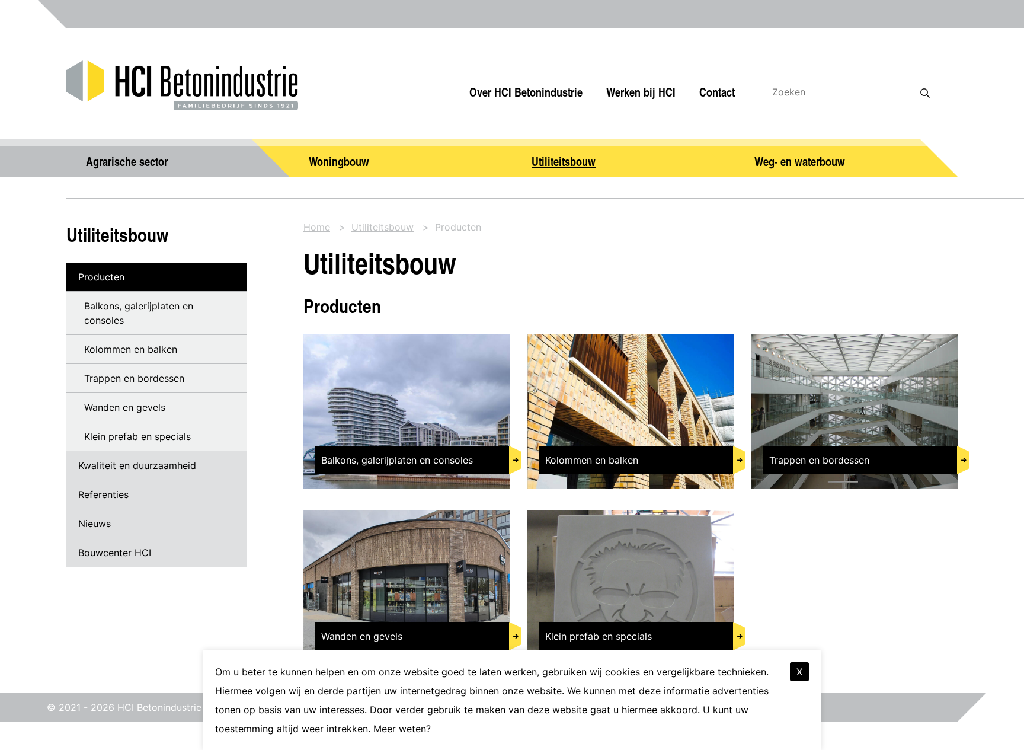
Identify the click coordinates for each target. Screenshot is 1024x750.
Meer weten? (402, 729)
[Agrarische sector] (177, 158)
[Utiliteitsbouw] (623, 158)
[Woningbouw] (400, 158)
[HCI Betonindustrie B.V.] (182, 71)
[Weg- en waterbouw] (846, 158)
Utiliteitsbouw (117, 234)
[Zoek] (925, 92)
